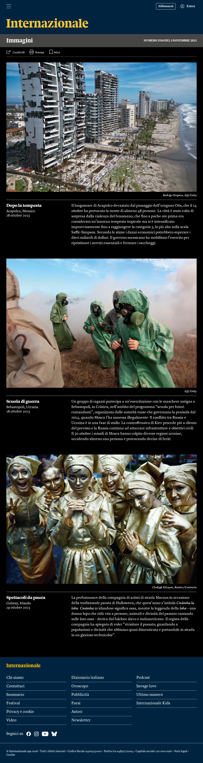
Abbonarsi (165, 6)
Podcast (143, 678)
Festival (13, 703)
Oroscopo (79, 686)
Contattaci (15, 686)
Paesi (75, 703)
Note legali (180, 751)
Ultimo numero (149, 695)
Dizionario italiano (87, 678)
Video (11, 720)
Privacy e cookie (20, 712)
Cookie (10, 754)
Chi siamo (15, 678)
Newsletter (81, 720)
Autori (76, 712)
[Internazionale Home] (24, 665)
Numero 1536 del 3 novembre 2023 (170, 40)
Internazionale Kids (153, 703)
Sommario (15, 695)
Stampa (39, 52)
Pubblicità (80, 695)
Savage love (146, 686)
